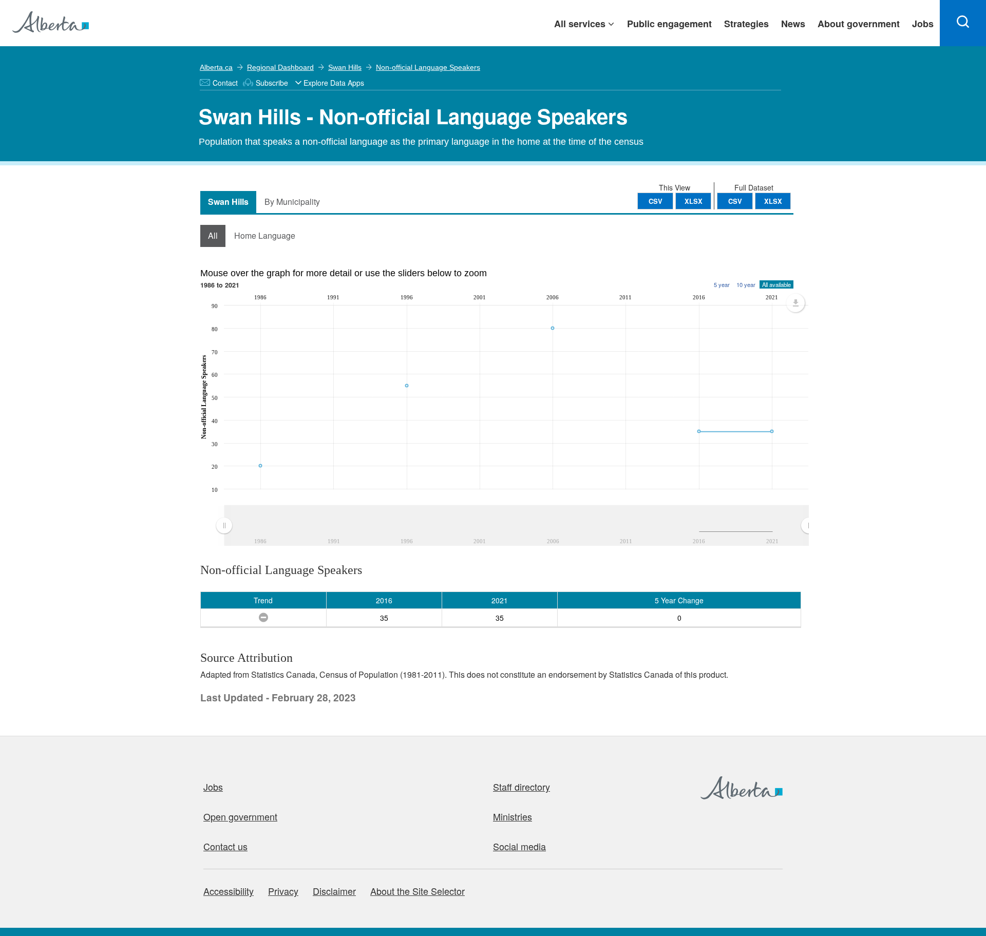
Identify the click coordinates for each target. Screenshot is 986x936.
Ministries (512, 816)
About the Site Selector (417, 890)
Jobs (213, 786)
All (213, 235)
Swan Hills (345, 67)
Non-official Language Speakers (428, 67)
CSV (735, 201)
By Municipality (292, 201)
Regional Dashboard (280, 67)
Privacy (283, 890)
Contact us (225, 846)
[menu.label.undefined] (795, 303)
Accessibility (228, 890)
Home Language (264, 235)
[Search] (963, 23)
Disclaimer (334, 890)
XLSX (773, 201)
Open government (240, 816)
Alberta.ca (216, 67)
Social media (519, 846)
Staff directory (521, 786)
